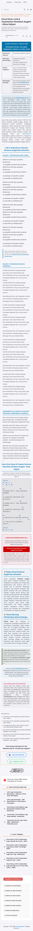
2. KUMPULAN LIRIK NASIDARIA (13, 890)
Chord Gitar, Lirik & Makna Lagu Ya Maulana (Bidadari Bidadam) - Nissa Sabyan (17, 730)
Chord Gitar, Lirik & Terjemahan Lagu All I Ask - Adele (16, 859)
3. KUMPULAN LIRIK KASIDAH (12, 895)
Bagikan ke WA (18, 761)
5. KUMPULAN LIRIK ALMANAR (12, 905)
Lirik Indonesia (20, 926)
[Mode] (28, 10)
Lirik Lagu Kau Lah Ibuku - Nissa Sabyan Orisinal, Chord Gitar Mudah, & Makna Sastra (16, 726)
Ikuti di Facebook (18, 755)
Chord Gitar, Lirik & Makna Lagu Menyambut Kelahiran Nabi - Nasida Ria (17, 808)
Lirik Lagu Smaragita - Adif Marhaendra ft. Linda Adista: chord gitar (16, 801)
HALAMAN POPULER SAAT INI (13, 879)
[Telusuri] (2, 9)
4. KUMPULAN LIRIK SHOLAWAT (12, 900)
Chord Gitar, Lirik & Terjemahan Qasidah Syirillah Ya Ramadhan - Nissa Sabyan (16, 739)
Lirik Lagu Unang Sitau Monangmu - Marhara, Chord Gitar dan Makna (16, 793)
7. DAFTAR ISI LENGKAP (10, 915)
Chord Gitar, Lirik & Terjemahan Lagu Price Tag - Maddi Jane (16, 853)
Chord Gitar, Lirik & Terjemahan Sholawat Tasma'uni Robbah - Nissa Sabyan (16, 735)
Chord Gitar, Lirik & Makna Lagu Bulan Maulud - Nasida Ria (17, 815)
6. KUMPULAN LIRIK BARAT (11, 910)
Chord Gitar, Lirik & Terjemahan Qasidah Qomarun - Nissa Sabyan (16, 717)
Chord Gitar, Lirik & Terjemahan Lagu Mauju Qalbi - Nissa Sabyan (16, 721)
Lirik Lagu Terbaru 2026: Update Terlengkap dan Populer (17, 780)
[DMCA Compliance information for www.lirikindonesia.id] (16, 772)
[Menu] (31, 9)
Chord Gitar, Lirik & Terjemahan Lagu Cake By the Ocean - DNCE (16, 840)
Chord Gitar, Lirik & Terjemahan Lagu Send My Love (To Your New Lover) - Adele (17, 865)
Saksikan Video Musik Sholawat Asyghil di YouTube (16, 549)
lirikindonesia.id (24, 82)
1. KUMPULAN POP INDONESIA (12, 885)
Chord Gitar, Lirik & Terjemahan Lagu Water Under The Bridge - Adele (16, 846)
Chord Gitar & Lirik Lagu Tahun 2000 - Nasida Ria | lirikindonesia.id (17, 822)
